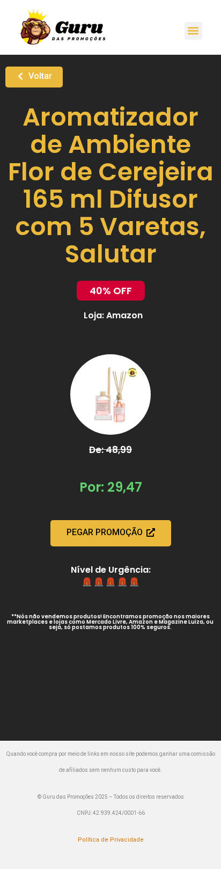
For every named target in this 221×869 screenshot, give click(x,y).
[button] (193, 31)
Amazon (124, 315)
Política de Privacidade (111, 839)
